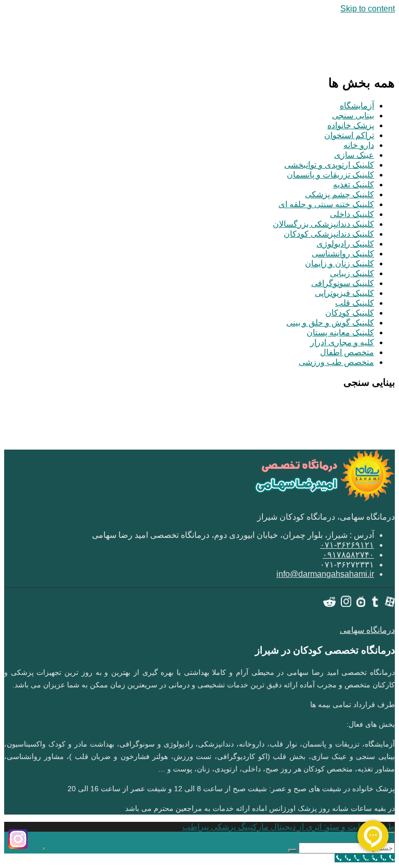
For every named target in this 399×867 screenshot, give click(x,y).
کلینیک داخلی (352, 214)
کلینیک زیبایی (352, 273)
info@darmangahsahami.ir (325, 574)
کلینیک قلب (354, 303)
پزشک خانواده (350, 125)
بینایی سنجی (353, 115)
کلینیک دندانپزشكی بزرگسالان (323, 224)
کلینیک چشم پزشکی (339, 194)
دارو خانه (358, 145)
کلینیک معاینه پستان (340, 332)
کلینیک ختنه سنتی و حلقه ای (326, 204)
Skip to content (367, 8)
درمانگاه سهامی (367, 630)
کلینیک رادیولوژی (345, 243)
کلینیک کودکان (349, 312)
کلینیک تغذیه (353, 184)
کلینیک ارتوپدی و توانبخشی (329, 164)
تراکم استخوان (349, 135)
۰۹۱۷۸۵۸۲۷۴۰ (348, 554)
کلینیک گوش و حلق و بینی (330, 322)
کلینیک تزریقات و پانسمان (330, 174)
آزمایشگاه (357, 105)
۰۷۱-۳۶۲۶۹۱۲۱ (347, 544)
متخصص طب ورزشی (336, 362)
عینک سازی (354, 155)
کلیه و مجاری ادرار (342, 342)
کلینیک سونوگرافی (342, 283)
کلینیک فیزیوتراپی (344, 293)
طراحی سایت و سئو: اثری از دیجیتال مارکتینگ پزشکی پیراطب (288, 826)
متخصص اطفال (347, 352)
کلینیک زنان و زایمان (339, 263)
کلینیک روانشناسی (343, 253)
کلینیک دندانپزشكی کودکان (329, 233)
